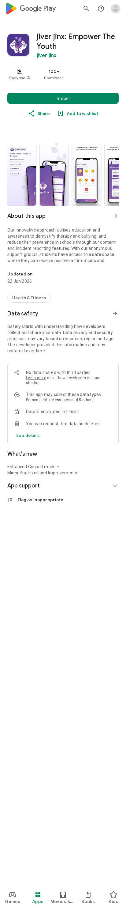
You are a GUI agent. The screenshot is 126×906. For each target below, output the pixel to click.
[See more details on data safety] (28, 435)
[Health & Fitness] (29, 297)
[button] (28, 78)
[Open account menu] (115, 8)
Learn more (36, 378)
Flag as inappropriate (35, 499)
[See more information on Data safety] (115, 313)
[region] (63, 74)
